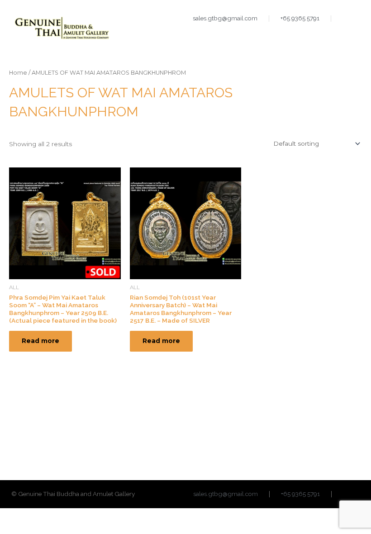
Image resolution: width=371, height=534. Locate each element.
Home (18, 72)
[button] (352, 36)
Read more (40, 340)
